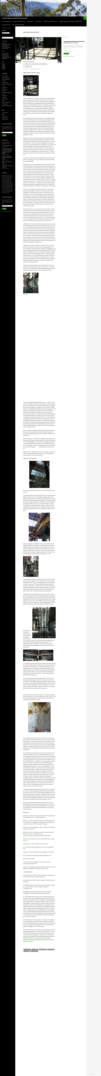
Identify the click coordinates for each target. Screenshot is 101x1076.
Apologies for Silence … (6, 142)
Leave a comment (36, 69)
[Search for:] (74, 37)
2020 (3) (3, 67)
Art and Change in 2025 (6, 21)
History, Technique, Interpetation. (50, 21)
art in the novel (4, 82)
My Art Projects (5, 99)
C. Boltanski (34, 949)
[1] (39, 128)
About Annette (38, 21)
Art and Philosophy (5, 77)
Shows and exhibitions (28, 61)
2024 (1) (3, 65)
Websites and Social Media (7, 105)
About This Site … (30, 21)
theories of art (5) (5, 54)
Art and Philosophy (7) (6, 46)
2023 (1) (3, 66)
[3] (55, 186)
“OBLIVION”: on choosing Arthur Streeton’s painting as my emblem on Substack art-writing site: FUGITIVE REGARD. (7, 151)
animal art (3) (4, 58)
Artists (3, 85)
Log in (3, 114)
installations (51, 949)
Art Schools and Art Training (7, 84)
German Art (4, 97)
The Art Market (5, 103)
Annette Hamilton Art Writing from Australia (14, 18)
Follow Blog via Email (7, 123)
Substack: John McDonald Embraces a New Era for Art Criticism (7, 157)
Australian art (4, 87)
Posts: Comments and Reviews (18, 24)
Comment (4, 90)
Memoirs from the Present (7, 145)
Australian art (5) (5, 48)
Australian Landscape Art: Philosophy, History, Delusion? (70, 21)
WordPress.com (5, 119)
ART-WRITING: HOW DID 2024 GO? (19, 21)
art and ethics (27, 949)
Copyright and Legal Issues (7, 92)
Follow (4, 135)
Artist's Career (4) (5, 56)
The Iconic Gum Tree (6, 24)
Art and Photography (6, 79)
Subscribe (66, 53)
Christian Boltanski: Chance (35, 65)
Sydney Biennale (34, 951)
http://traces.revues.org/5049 (30, 835)
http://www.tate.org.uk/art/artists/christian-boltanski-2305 (37, 855)
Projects (3, 100)
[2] (26, 184)
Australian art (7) (5, 53)
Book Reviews (4, 89)
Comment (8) (4, 45)
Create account (5, 112)
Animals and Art (5, 75)
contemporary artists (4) (6, 57)
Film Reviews (4, 95)
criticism (3, 94)
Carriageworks (42, 949)
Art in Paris (4, 80)
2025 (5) (3, 63)
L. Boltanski (26, 951)
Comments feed (5, 117)
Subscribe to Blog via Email (70, 42)
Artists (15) (4, 43)
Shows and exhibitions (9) (6, 44)
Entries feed (4, 115)
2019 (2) (3, 68)
